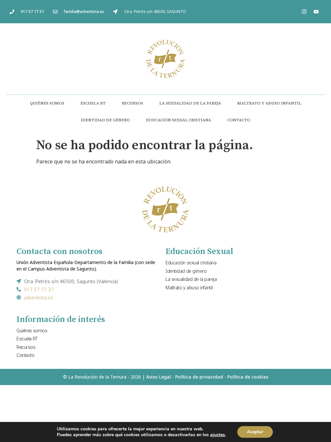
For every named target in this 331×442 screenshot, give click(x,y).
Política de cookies (247, 377)
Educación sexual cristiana (178, 120)
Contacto (238, 120)
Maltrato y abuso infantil (269, 103)
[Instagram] (304, 11)
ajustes (217, 435)
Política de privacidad (199, 377)
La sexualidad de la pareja (190, 103)
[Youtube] (316, 11)
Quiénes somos (47, 103)
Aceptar (255, 432)
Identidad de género (105, 120)
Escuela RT (93, 103)
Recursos (132, 103)
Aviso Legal (158, 377)
